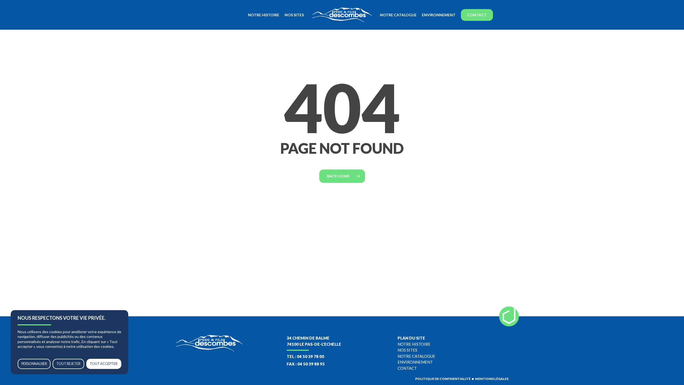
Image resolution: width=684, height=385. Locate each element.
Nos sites (407, 350)
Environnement (415, 362)
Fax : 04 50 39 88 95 (306, 363)
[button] (674, 3)
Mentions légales (491, 379)
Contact (407, 368)
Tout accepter (104, 364)
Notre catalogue (416, 356)
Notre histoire (414, 344)
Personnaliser (34, 364)
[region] (69, 342)
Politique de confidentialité (443, 379)
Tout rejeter (68, 364)
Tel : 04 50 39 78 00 (305, 356)
